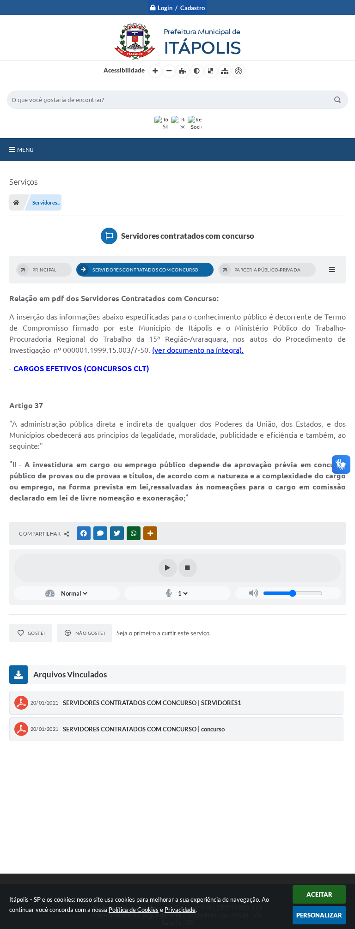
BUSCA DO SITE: (34, 86)
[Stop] (187, 568)
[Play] (168, 568)
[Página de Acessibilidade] (239, 71)
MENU (25, 149)
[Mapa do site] (225, 71)
